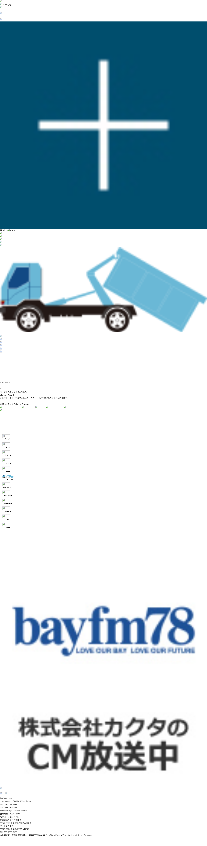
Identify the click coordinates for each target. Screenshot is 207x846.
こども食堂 (5, 370)
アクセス (4, 367)
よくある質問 (6, 376)
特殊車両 (8, 511)
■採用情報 (5, 422)
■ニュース (5, 425)
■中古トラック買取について (12, 416)
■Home (4, 413)
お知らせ (4, 364)
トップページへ (6, 401)
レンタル (4, 358)
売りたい (4, 355)
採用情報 (4, 373)
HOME (3, 385)
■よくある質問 (6, 428)
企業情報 (4, 361)
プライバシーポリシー (9, 379)
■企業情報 (5, 419)
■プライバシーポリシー (11, 432)
